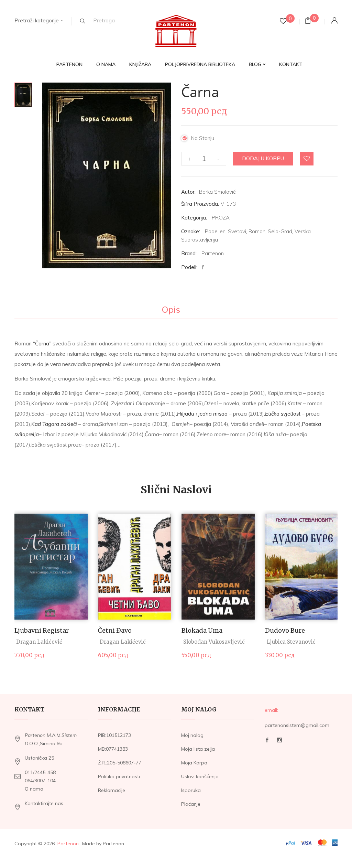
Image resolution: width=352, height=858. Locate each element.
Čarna (42, 343)
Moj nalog (192, 735)
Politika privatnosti (119, 776)
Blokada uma (202, 630)
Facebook (267, 742)
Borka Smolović (217, 192)
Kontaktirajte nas (44, 803)
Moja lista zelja (198, 749)
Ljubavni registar (41, 630)
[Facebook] (204, 267)
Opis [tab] (171, 310)
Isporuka (191, 790)
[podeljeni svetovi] (23, 95)
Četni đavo (115, 630)
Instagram (279, 742)
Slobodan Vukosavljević (214, 642)
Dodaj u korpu (263, 158)
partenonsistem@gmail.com (297, 725)
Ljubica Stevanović (291, 642)
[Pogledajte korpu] (308, 21)
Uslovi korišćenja (200, 776)
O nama (34, 789)
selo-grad (280, 231)
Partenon (212, 253)
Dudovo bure (285, 630)
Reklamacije (111, 790)
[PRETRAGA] (82, 21)
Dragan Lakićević (39, 642)
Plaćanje (190, 804)
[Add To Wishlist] (307, 159)
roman (257, 231)
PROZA (221, 217)
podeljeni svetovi (225, 231)
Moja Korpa (194, 763)
